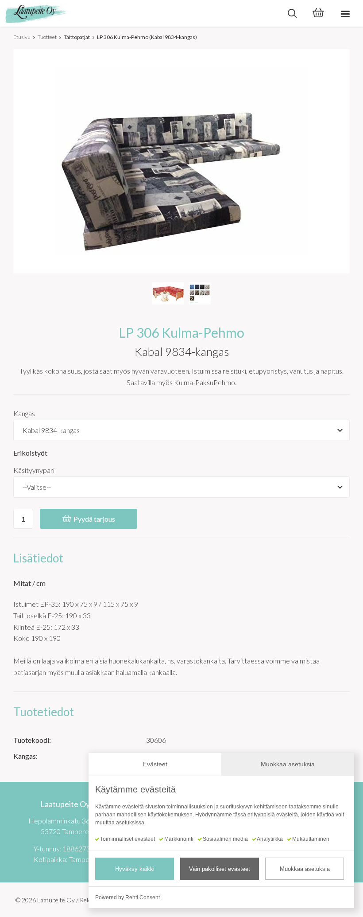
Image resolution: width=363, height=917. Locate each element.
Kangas (24, 413)
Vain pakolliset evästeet (219, 869)
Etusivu (22, 37)
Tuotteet (47, 37)
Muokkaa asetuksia (305, 869)
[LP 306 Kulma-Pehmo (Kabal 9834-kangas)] (168, 293)
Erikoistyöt (30, 453)
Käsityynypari (33, 470)
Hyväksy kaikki (134, 869)
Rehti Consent (142, 897)
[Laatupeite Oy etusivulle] (139, 13)
